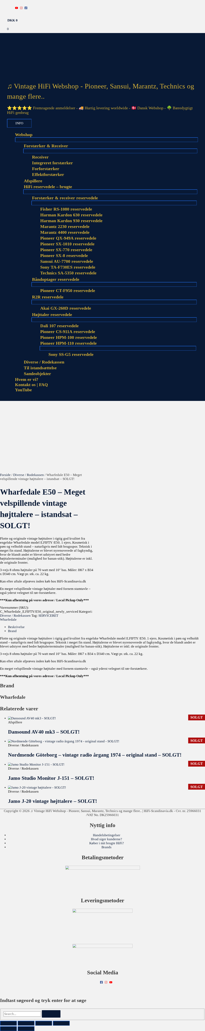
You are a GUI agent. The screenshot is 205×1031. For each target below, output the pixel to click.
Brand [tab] (12, 631)
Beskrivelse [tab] (16, 627)
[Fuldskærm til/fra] (26, 1023)
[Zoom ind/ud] (8, 1023)
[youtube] (17, 7)
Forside (5, 475)
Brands (106, 847)
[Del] (43, 1023)
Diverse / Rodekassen (28, 475)
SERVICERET (48, 615)
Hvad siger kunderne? (106, 839)
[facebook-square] (26, 7)
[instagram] (22, 7)
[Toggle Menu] (106, 139)
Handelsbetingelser (106, 835)
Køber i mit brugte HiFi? (106, 843)
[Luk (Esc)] (61, 1023)
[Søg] (51, 1014)
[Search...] (22, 1014)
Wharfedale (8, 619)
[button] (8, 399)
